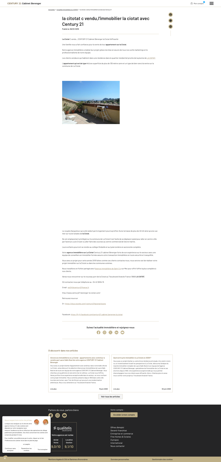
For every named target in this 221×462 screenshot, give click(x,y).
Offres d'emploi (117, 427)
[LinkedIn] (116, 332)
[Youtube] (122, 332)
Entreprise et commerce (121, 433)
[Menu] (212, 3)
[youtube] (64, 415)
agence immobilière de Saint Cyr (108, 268)
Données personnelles (120, 459)
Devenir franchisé (118, 430)
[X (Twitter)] (110, 332)
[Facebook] (98, 332)
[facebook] (50, 415)
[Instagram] (104, 332)
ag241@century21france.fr (78, 287)
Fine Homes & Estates (120, 436)
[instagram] (57, 415)
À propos (114, 440)
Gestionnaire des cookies (162, 459)
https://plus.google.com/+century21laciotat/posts (85, 304)
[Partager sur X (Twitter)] (171, 21)
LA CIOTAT (151, 58)
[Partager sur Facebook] (171, 15)
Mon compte (199, 3)
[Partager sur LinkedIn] (171, 27)
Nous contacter (117, 446)
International (116, 443)
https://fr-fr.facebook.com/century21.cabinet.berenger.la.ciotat (97, 314)
